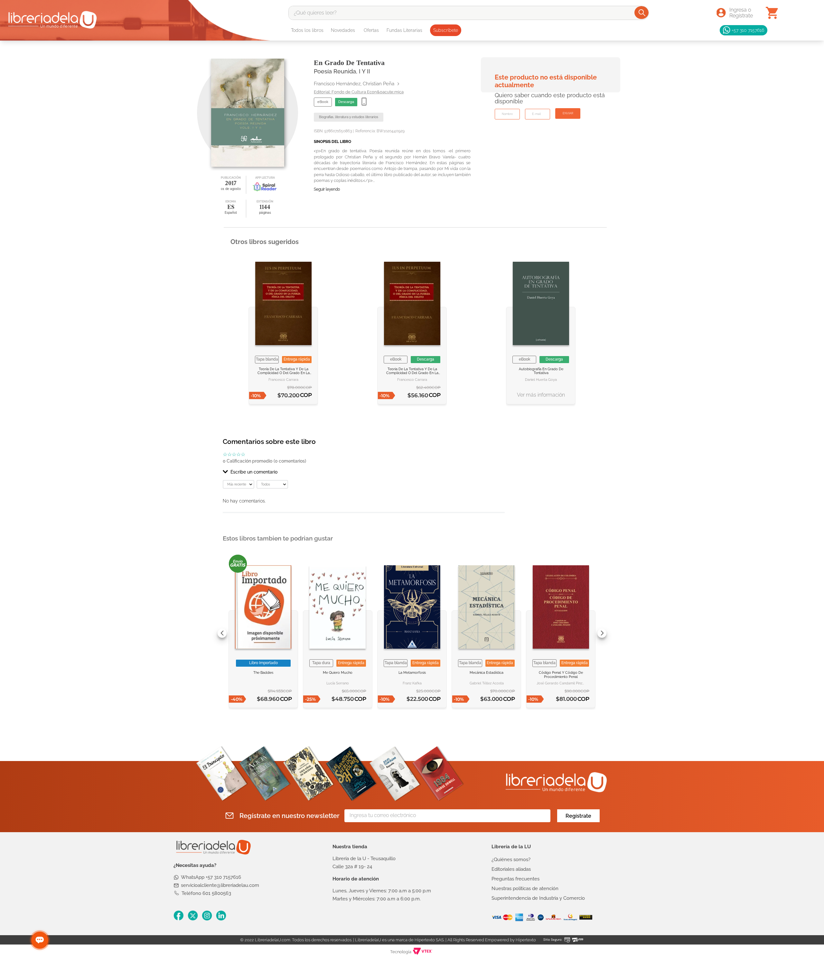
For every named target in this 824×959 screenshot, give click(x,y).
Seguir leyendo (327, 189)
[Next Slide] (601, 633)
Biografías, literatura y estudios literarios (348, 117)
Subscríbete (445, 30)
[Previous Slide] (222, 633)
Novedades (343, 30)
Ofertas (371, 30)
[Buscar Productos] (642, 12)
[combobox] (468, 13)
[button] (364, 472)
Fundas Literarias (404, 30)
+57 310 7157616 (748, 30)
